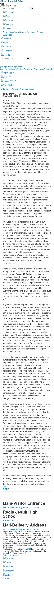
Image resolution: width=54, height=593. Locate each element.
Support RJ (8, 34)
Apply (11, 72)
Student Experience (28, 32)
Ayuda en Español (28, 88)
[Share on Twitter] (6, 489)
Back (5, 486)
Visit (9, 76)
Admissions (8, 32)
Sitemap (6, 578)
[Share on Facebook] (4, 489)
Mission (16, 32)
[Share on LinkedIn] (8, 489)
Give (10, 84)
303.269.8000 (9, 520)
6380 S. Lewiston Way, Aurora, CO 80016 (21, 507)
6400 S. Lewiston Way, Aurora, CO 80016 (21, 529)
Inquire (13, 80)
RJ (29, 549)
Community (42, 32)
